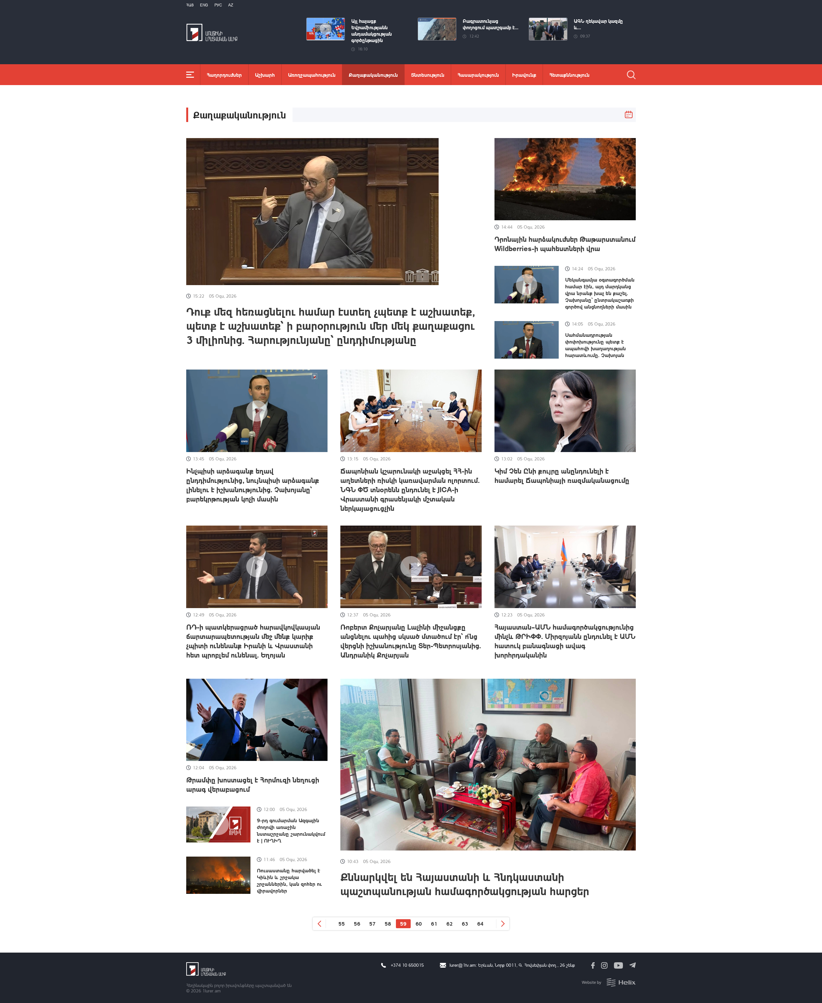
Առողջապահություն (312, 74)
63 (465, 923)
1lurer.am (211, 990)
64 (480, 923)
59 (403, 923)
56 (357, 923)
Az (230, 5)
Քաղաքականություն (373, 74)
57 (372, 923)
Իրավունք (524, 74)
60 (418, 923)
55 (341, 923)
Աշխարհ (265, 74)
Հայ (190, 5)
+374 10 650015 (407, 965)
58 (388, 923)
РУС (218, 5)
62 (449, 923)
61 (434, 923)
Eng (204, 5)
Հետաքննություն (569, 74)
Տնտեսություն (427, 74)
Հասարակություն (478, 74)
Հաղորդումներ (224, 74)
